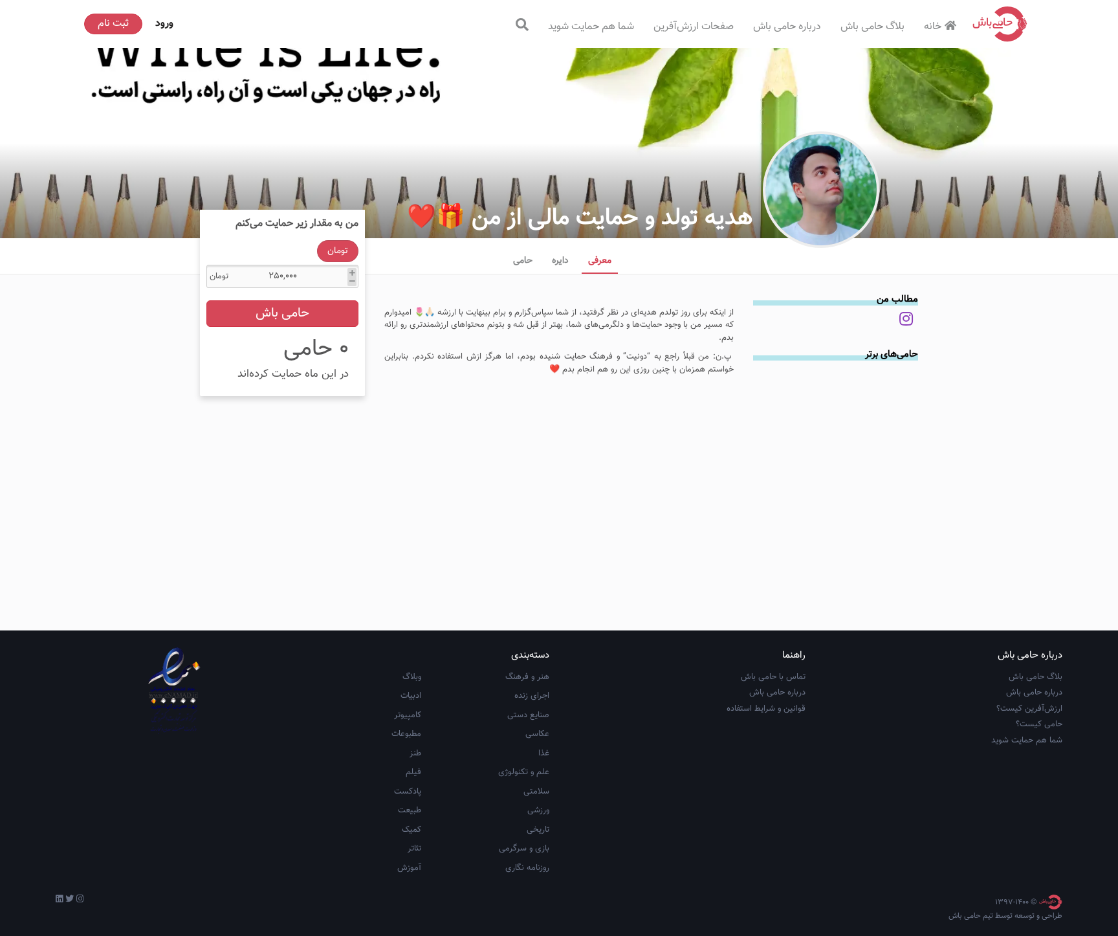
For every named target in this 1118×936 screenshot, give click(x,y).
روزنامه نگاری (527, 868)
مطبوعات (406, 734)
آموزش (409, 868)
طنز (415, 753)
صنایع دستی (528, 715)
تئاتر (414, 848)
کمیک (411, 829)
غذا (543, 753)
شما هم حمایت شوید (591, 27)
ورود (164, 24)
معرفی (599, 261)
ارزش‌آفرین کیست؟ (1029, 708)
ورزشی (538, 810)
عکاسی (537, 734)
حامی (522, 261)
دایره (560, 261)
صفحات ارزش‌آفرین (693, 27)
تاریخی (538, 829)
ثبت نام (113, 24)
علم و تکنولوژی (523, 772)
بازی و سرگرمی (524, 848)
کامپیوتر (407, 715)
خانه (932, 27)
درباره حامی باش (787, 27)
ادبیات (410, 695)
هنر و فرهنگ (527, 677)
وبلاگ (411, 677)
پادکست (407, 791)
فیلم (413, 772)
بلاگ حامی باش (872, 27)
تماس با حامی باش (773, 677)
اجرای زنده (531, 695)
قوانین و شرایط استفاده (766, 708)
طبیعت (409, 810)
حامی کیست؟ (1039, 724)
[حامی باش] (1000, 24)
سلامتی (536, 791)
